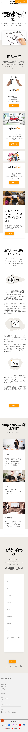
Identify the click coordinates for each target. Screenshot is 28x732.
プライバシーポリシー (7, 711)
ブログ (3, 690)
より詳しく (14, 144)
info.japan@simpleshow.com (15, 563)
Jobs (2, 683)
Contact (3, 688)
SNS (2, 701)
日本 (21, 728)
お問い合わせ (20, 2)
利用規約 (3, 709)
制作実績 (3, 686)
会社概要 (3, 684)
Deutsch (15, 728)
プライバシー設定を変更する (8, 712)
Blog (2, 699)
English (8, 728)
